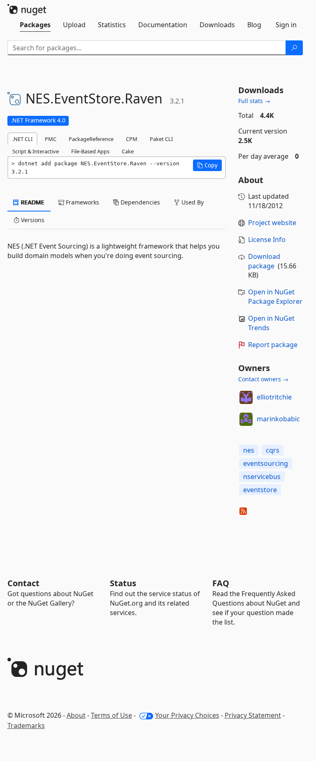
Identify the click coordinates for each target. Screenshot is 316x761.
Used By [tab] (192, 202)
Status (123, 583)
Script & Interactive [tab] (35, 151)
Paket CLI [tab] (161, 139)
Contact (23, 583)
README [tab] (31, 202)
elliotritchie (274, 397)
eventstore (260, 489)
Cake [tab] (128, 151)
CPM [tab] (131, 139)
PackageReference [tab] (91, 139)
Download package (264, 261)
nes (248, 450)
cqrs (272, 450)
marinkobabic (278, 418)
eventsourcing (265, 463)
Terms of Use (111, 715)
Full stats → (254, 101)
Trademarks (26, 725)
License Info (267, 239)
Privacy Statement (253, 715)
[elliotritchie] (246, 397)
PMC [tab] (50, 139)
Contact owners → (263, 379)
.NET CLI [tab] (22, 139)
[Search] (294, 47)
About (76, 715)
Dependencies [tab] (139, 202)
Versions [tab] (31, 220)
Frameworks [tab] (81, 202)
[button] (207, 165)
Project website (272, 222)
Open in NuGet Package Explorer (275, 296)
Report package (272, 344)
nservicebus (262, 476)
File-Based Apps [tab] (90, 151)
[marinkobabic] (246, 419)
